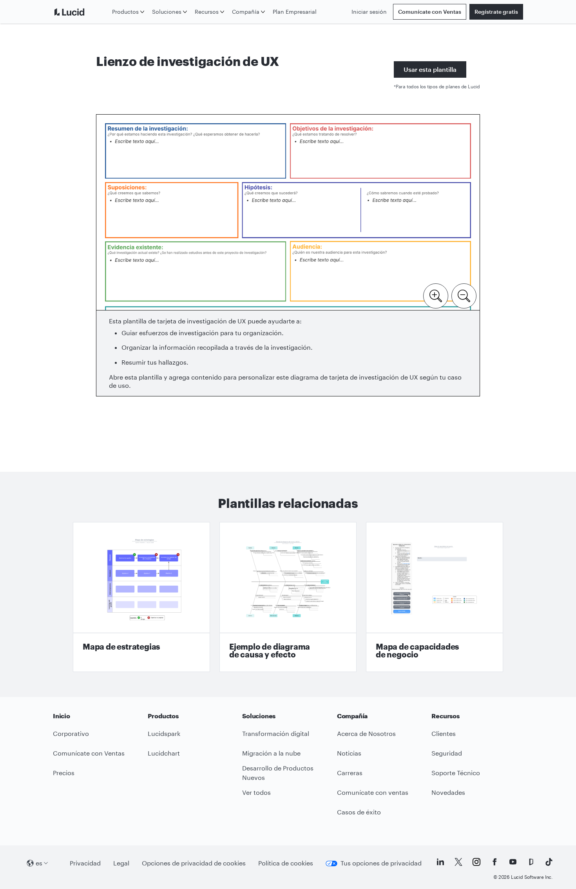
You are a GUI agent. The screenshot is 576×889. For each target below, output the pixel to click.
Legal (121, 863)
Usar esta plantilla (430, 69)
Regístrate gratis (496, 11)
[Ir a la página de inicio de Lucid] (81, 12)
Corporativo (71, 733)
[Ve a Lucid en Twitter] (458, 862)
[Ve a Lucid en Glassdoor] (531, 862)
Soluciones (166, 11)
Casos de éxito (359, 812)
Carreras (349, 772)
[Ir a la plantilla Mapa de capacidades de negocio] (434, 597)
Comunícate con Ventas (429, 11)
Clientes (443, 733)
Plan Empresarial (295, 11)
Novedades (448, 792)
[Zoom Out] (463, 295)
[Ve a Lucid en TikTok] (549, 862)
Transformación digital (275, 733)
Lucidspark (164, 733)
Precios (63, 772)
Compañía (245, 11)
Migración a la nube (271, 753)
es (39, 863)
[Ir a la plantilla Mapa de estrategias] (141, 597)
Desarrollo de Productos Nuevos (277, 773)
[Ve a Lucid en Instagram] (476, 862)
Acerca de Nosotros (366, 733)
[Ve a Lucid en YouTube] (513, 862)
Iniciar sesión (369, 11)
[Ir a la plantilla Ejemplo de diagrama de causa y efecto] (288, 597)
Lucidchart (164, 753)
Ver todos (256, 792)
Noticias (349, 753)
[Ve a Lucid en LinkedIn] (440, 862)
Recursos (207, 11)
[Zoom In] (435, 295)
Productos (125, 11)
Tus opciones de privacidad (381, 863)
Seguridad (446, 753)
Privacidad (85, 863)
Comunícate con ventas (372, 792)
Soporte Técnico (455, 772)
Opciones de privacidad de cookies (194, 863)
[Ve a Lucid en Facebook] (494, 862)
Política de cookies (285, 863)
